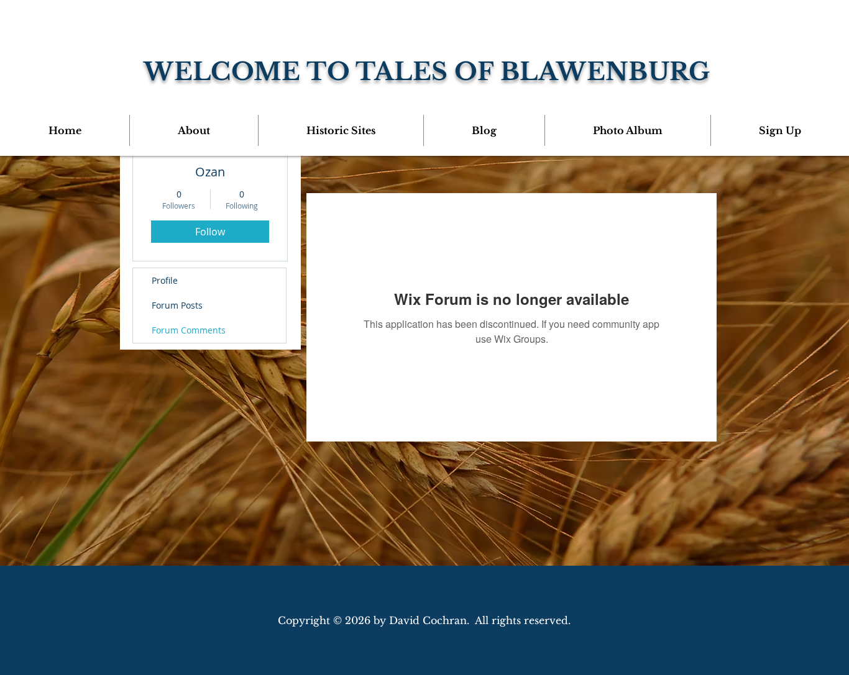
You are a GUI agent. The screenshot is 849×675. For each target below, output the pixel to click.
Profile (165, 280)
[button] (193, 130)
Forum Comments (189, 330)
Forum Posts (177, 305)
